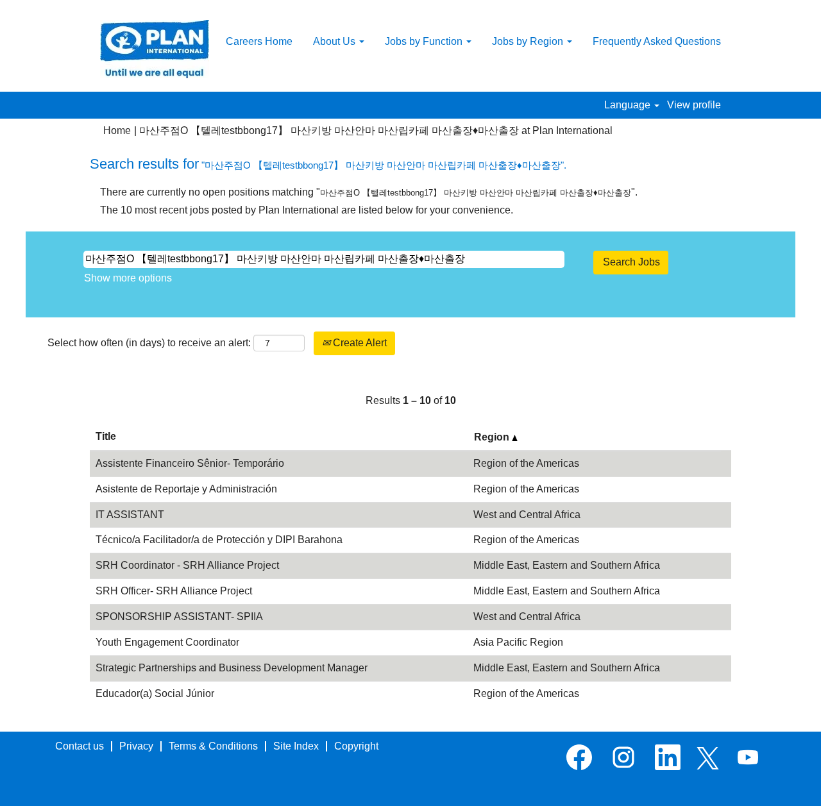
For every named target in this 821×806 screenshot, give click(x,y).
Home (117, 130)
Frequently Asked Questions (657, 41)
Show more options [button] (128, 278)
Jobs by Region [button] (529, 41)
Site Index (296, 746)
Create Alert (358, 342)
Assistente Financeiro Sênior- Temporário (190, 463)
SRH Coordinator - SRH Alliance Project (187, 565)
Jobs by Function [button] (425, 41)
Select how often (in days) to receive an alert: (149, 342)
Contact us (79, 746)
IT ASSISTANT (130, 514)
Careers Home (259, 41)
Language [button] (628, 104)
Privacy (136, 746)
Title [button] (106, 436)
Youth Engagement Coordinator (167, 642)
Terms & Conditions (213, 746)
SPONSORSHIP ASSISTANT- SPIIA (179, 616)
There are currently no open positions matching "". (369, 192)
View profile (694, 104)
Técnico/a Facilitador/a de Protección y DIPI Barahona (219, 539)
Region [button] (493, 437)
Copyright (356, 746)
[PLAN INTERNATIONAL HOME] (154, 49)
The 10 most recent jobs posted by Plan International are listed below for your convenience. (306, 210)
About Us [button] (335, 41)
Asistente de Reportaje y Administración (186, 488)
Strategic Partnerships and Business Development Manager (232, 667)
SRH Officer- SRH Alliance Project (174, 590)
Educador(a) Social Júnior (155, 693)
